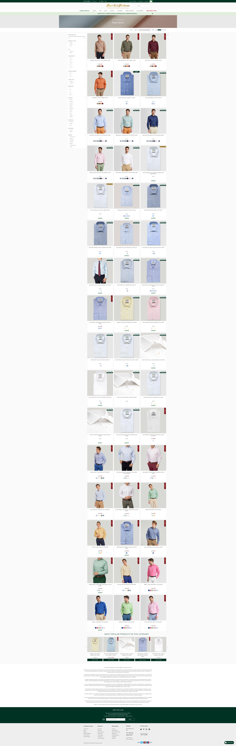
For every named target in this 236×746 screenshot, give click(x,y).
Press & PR (100, 733)
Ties (100, 10)
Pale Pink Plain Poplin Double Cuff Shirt (153, 322)
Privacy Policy (114, 730)
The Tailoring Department (129, 734)
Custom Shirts (129, 737)
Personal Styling (101, 738)
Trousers (120, 10)
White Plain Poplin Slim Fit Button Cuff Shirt (100, 435)
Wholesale (114, 733)
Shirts (94, 10)
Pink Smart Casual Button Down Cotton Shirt (153, 473)
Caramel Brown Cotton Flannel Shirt (100, 60)
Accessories (139, 10)
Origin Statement (115, 735)
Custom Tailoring (129, 739)
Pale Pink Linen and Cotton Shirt (153, 622)
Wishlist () (140, 1)
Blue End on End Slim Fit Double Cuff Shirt (100, 247)
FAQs (85, 730)
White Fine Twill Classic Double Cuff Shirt (153, 359)
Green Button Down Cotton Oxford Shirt (127, 135)
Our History (100, 736)
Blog (127, 730)
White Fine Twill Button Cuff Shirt (100, 359)
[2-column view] (156, 30)
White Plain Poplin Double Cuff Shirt (153, 397)
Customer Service (88, 726)
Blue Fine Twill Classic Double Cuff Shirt (100, 285)
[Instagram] (104, 1)
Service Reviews (87, 736)
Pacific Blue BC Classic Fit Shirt (126, 97)
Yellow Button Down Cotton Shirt (126, 584)
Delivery (85, 732)
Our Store (100, 730)
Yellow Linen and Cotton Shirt (100, 547)
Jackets (112, 10)
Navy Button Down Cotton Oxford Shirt (153, 135)
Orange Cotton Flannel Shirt (100, 97)
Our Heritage (100, 735)
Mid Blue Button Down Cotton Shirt (100, 472)
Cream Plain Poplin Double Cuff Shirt (127, 322)
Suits (105, 10)
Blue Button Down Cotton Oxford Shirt (100, 135)
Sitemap (113, 738)
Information (115, 726)
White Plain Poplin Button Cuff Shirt (127, 397)
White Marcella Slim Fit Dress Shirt (100, 210)
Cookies (113, 728)
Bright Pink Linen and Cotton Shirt (153, 584)
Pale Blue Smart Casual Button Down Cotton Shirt (127, 473)
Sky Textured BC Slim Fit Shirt (153, 97)
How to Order (86, 735)
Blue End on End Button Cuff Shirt (127, 210)
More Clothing (129, 10)
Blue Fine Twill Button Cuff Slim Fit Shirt (153, 247)
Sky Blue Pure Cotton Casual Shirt (153, 547)
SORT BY (136, 29)
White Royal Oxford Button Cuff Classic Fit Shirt (153, 435)
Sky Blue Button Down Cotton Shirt (100, 509)
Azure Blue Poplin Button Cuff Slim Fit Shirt (127, 548)
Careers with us (101, 732)
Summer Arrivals (85, 10)
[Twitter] (100, 1)
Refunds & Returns (87, 733)
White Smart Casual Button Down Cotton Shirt (126, 510)
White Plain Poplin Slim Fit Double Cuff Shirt (126, 435)
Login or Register (133, 1)
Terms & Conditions (116, 732)
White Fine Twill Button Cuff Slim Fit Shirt (126, 359)
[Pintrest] (106, 1)
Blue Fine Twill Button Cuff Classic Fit (126, 247)
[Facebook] (102, 1)
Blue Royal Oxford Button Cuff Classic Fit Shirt (153, 285)
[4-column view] (163, 30)
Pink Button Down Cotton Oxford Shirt (100, 172)
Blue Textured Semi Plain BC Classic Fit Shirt (111, 654)
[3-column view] (159, 30)
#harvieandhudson (130, 728)
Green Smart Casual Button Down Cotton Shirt (100, 585)
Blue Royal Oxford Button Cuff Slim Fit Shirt (100, 323)
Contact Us (94, 1)
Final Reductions (151, 10)
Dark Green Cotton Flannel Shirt (127, 60)
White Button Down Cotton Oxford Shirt (127, 172)
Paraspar (151, 743)
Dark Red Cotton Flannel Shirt (153, 60)
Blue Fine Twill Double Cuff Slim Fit (126, 285)
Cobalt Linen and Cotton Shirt (100, 622)
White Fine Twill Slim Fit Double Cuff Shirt (100, 397)
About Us (100, 726)
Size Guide (114, 736)
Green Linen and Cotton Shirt (153, 509)
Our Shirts (100, 728)
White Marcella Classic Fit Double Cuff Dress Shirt (153, 173)
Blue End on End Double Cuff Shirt (153, 210)
